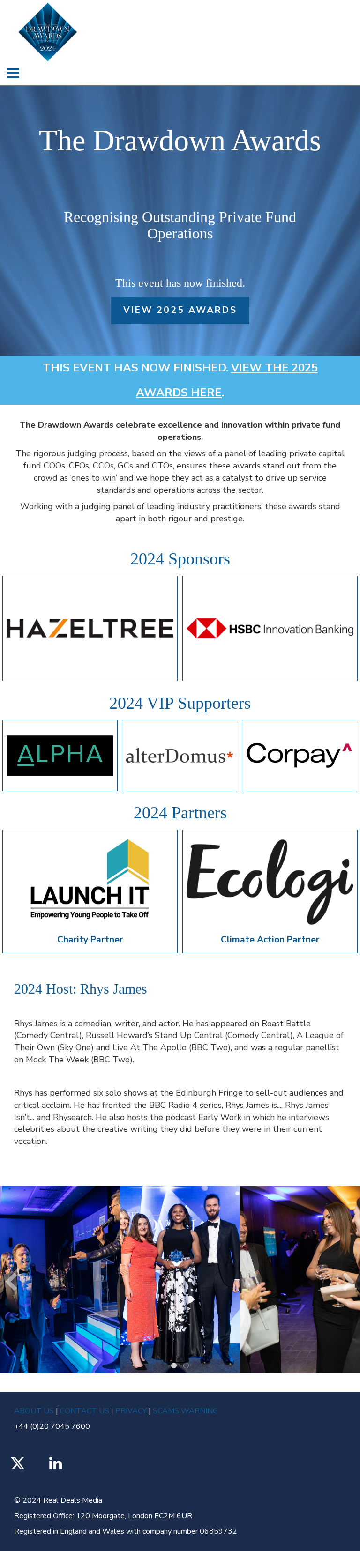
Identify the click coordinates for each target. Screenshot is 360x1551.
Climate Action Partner (270, 940)
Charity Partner (90, 940)
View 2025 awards (180, 310)
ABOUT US (35, 1411)
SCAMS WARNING (184, 1411)
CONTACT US (84, 1411)
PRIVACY (131, 1411)
